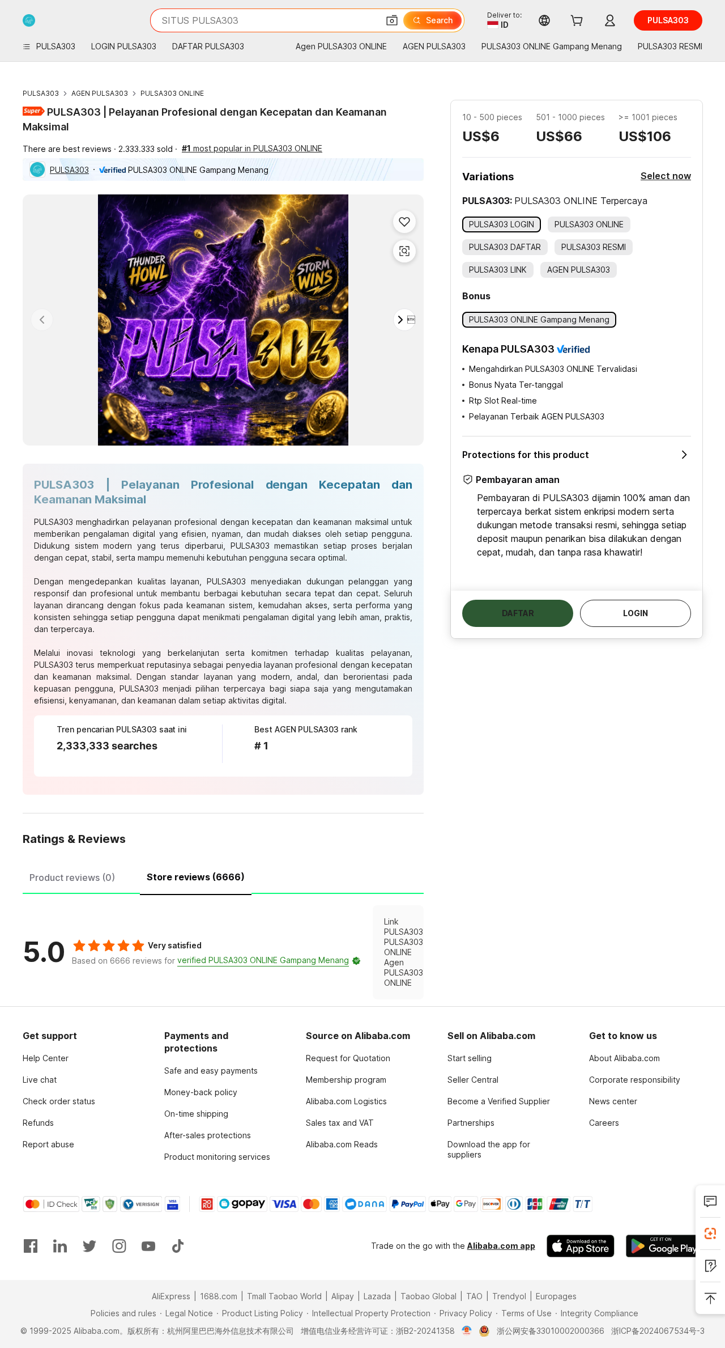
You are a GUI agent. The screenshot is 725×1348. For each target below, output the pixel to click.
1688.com (218, 1296)
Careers (604, 1122)
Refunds (38, 1122)
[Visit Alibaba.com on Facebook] (31, 1246)
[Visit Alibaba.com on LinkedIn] (60, 1246)
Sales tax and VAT (340, 1122)
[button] (392, 20)
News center (613, 1101)
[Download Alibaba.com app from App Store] (581, 1246)
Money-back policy (200, 1092)
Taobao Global (428, 1296)
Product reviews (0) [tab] (72, 877)
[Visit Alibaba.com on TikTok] (178, 1246)
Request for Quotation (348, 1058)
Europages (556, 1296)
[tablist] (223, 876)
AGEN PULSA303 (99, 93)
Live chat (40, 1079)
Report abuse (48, 1144)
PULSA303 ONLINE (172, 93)
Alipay (342, 1296)
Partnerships (470, 1122)
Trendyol (509, 1296)
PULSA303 (41, 93)
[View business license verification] (467, 1331)
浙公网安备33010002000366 (550, 1331)
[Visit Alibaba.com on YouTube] (148, 1246)
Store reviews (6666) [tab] (196, 877)
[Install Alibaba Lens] (710, 1233)
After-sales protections (207, 1135)
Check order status (59, 1101)
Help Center (46, 1058)
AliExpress (171, 1296)
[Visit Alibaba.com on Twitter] (89, 1246)
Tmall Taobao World (284, 1296)
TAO (474, 1296)
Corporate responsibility (634, 1079)
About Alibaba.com (624, 1058)
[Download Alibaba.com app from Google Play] (664, 1246)
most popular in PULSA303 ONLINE (252, 148)
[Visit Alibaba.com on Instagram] (119, 1246)
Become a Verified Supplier (498, 1101)
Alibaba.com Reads (342, 1144)
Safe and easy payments (211, 1070)
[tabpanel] (223, 952)
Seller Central (472, 1079)
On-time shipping (196, 1113)
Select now (666, 175)
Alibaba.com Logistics (346, 1101)
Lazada (377, 1296)
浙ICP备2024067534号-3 (658, 1331)
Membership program (346, 1079)
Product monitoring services (217, 1157)
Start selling (469, 1058)
